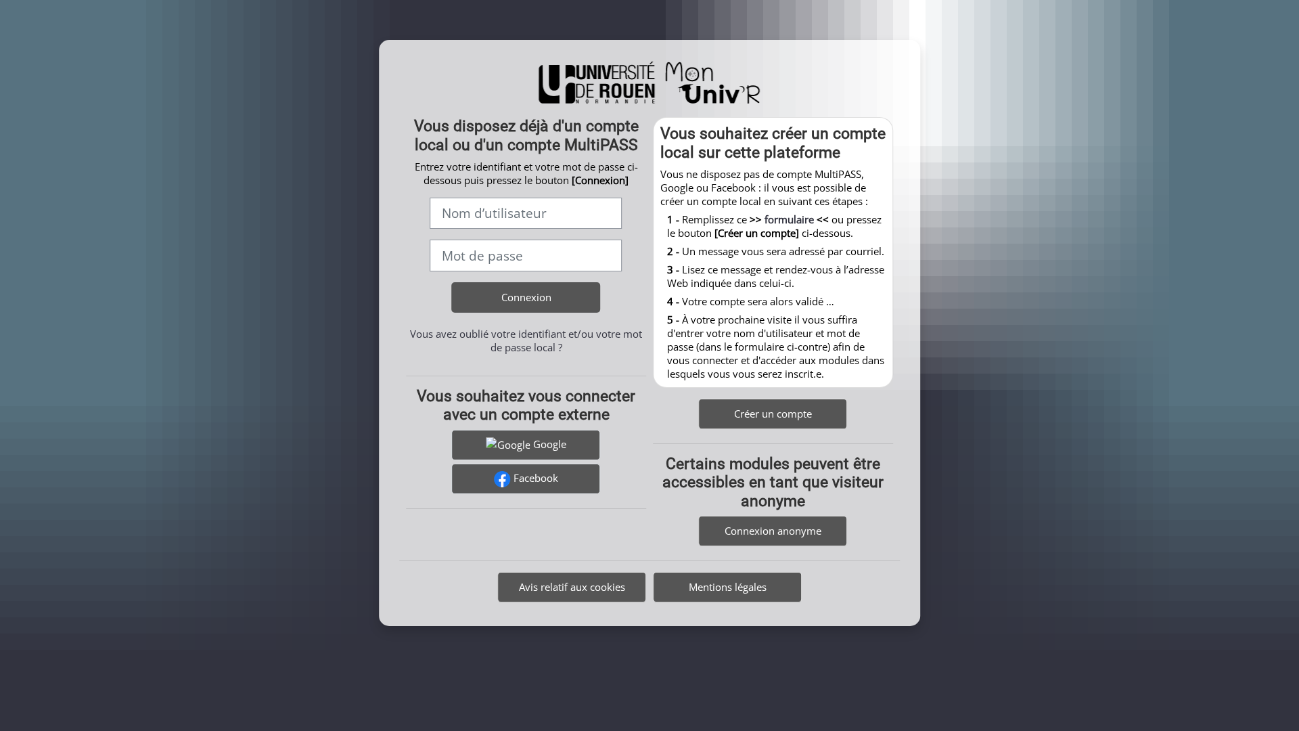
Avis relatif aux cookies (572, 587)
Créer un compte (773, 413)
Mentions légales (728, 587)
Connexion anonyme (773, 530)
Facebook (534, 478)
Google (548, 444)
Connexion (526, 297)
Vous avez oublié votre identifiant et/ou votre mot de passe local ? (526, 340)
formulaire (789, 219)
